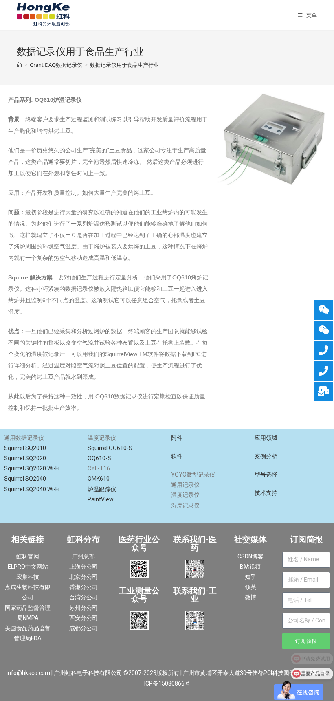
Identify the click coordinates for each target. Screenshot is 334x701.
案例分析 (266, 456)
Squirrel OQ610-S (111, 448)
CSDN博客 (250, 556)
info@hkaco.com (28, 673)
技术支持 (266, 493)
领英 (250, 587)
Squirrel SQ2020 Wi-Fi (32, 468)
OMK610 (99, 478)
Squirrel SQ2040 (25, 478)
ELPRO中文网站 (28, 566)
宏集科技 (27, 577)
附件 (176, 438)
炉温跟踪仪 (102, 489)
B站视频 (250, 566)
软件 (176, 456)
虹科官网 (27, 556)
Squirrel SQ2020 (25, 458)
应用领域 (266, 438)
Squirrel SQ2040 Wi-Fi (31, 489)
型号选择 (266, 474)
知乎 (250, 577)
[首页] (19, 64)
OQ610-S (100, 458)
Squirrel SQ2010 (25, 448)
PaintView (101, 499)
